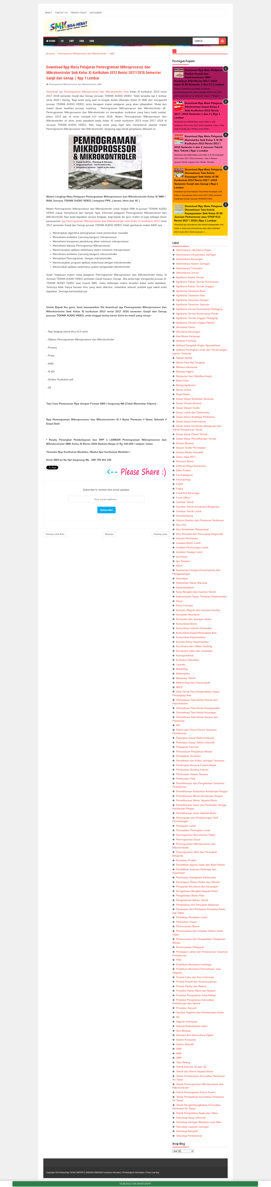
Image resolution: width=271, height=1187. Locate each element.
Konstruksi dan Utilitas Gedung (194, 646)
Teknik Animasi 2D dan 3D (191, 1066)
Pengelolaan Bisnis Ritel (190, 895)
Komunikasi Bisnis (186, 623)
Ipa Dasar (181, 556)
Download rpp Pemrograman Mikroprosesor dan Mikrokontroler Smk (87, 91)
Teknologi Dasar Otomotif (191, 1117)
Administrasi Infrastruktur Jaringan (196, 254)
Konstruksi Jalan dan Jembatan (194, 650)
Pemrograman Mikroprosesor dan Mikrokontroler (72, 84)
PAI (178, 725)
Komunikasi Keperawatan (191, 637)
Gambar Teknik (185, 502)
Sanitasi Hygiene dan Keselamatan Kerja (200, 1012)
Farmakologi (183, 479)
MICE (179, 687)
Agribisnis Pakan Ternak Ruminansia (197, 281)
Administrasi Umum (187, 272)
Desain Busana (185, 443)
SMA (81, 41)
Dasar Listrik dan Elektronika (192, 412)
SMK (91, 41)
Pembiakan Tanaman (188, 755)
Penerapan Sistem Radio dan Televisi (198, 882)
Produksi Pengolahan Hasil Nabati (196, 995)
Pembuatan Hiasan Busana (192, 774)
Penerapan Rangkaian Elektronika (196, 877)
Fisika (179, 488)
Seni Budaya (183, 1030)
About (48, 12)
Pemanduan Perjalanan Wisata (194, 751)
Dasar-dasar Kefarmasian (191, 421)
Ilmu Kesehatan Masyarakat (192, 529)
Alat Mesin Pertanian (188, 336)
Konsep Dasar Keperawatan (192, 641)
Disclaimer (96, 12)
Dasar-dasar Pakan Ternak (191, 434)
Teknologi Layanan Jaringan (192, 1126)
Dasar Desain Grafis (188, 407)
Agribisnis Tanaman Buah (191, 290)
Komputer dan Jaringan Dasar (193, 619)
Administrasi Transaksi (189, 268)
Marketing (182, 668)
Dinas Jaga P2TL (186, 456)
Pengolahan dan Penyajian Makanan (197, 904)
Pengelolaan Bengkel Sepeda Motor (197, 891)
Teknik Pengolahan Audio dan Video (197, 1113)
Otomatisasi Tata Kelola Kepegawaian (198, 708)
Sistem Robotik (185, 1044)
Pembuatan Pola (185, 778)
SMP (71, 41)
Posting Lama (160, 534)
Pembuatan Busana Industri (192, 769)
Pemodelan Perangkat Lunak (193, 830)
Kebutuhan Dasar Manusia (191, 582)
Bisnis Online (183, 389)
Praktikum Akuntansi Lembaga (193, 964)
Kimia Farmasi (184, 605)
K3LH (179, 565)
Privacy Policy (78, 12)
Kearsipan (182, 578)
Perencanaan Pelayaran (190, 947)
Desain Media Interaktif (189, 452)
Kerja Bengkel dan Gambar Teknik (196, 591)
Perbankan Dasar (186, 921)
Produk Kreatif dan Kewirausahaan (196, 981)
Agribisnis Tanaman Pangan (192, 300)
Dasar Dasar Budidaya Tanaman (195, 398)
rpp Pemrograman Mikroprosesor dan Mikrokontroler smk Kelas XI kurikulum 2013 (111, 221)
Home (51, 41)
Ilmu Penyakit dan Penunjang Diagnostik (199, 533)
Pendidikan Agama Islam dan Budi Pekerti (200, 864)
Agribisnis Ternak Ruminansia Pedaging (199, 309)
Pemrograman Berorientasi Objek (195, 834)
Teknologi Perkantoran (189, 1135)
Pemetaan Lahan (186, 825)
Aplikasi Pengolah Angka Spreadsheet (198, 345)
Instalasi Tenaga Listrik (189, 552)
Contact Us (61, 12)
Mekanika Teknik (185, 678)
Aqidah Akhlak (184, 357)
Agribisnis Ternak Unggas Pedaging (197, 318)
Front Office (183, 497)
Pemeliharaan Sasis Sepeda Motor (196, 813)
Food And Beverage (187, 493)
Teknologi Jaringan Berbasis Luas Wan (198, 1122)
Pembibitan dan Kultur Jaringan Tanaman (200, 760)
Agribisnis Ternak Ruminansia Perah (197, 313)
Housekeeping (184, 515)
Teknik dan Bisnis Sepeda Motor (194, 1071)
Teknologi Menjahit (187, 1131)
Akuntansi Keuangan (188, 331)
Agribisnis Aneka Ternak (190, 277)
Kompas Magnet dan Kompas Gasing (198, 610)
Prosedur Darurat (186, 1007)
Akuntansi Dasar (185, 327)
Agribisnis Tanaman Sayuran (192, 304)
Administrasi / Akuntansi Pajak (193, 250)
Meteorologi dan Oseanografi (193, 682)
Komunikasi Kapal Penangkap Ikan (196, 632)
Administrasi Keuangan (189, 259)
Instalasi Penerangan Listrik (192, 547)
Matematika (183, 673)
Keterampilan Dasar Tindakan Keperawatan (201, 596)
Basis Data (182, 380)
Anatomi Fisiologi (186, 340)
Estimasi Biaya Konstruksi (191, 465)
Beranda (109, 534)
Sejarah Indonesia (186, 1021)
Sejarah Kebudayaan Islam (192, 1026)
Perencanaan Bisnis (187, 926)
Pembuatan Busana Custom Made (196, 765)
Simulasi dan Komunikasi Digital (194, 1035)
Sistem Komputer (186, 1039)
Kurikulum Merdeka (187, 659)
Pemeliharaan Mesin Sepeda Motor (196, 800)
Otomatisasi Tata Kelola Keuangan (196, 712)
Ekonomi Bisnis (185, 461)
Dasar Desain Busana (188, 403)
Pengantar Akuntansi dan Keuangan (197, 886)
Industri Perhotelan (187, 538)
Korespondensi (185, 655)
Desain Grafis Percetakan (191, 447)
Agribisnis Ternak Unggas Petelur (195, 322)
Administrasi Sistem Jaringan (193, 263)
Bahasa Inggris (185, 371)
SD (62, 41)
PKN (178, 959)
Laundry (181, 664)
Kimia (179, 601)
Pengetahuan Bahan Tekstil (192, 900)
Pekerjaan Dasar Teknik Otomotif (195, 742)
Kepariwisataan (185, 587)
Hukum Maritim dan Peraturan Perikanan (200, 520)
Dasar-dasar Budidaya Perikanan (195, 416)
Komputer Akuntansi (187, 614)
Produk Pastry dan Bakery (191, 986)
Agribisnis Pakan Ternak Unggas (195, 286)
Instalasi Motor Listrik (188, 543)
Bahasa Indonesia (186, 367)
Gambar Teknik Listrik (188, 511)
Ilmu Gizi (181, 524)
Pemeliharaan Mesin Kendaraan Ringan (199, 795)
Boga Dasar (183, 394)
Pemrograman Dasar (188, 839)
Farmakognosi (184, 474)
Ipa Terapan (183, 561)
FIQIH (179, 484)
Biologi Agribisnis (186, 385)
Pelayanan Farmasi (187, 746)
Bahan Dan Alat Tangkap (190, 362)
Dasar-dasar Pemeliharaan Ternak (196, 438)
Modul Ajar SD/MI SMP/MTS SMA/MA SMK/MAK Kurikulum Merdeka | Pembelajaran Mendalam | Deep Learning (109, 1172)
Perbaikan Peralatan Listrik (191, 917)
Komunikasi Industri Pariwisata (194, 628)
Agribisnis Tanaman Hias (190, 295)
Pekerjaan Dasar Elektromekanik (195, 737)
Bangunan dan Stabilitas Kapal (194, 376)
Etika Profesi (183, 470)
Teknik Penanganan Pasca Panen (195, 1092)
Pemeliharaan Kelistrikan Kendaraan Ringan (202, 791)
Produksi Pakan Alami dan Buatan (196, 990)
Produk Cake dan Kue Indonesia (195, 977)
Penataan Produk (186, 860)
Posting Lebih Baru (55, 534)
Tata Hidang (183, 1062)
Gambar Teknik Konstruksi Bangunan (197, 506)
